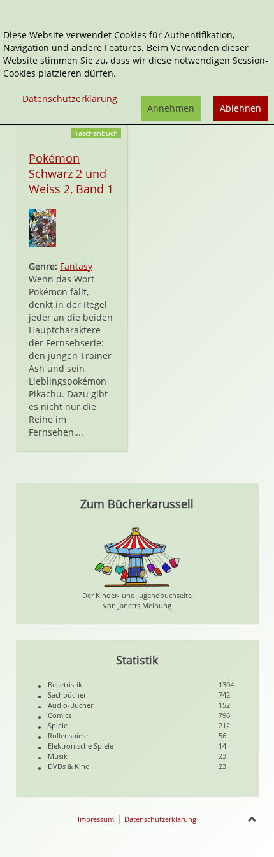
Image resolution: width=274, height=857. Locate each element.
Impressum (96, 819)
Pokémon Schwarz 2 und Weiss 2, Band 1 (71, 173)
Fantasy (76, 266)
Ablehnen (240, 108)
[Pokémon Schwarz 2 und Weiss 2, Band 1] (42, 227)
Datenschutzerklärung (160, 819)
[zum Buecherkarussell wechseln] (137, 556)
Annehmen (170, 108)
